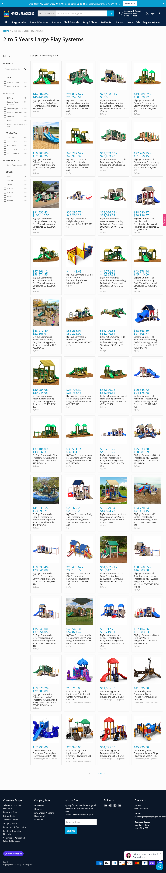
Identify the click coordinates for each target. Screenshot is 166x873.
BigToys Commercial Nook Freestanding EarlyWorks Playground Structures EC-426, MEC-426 (79, 459)
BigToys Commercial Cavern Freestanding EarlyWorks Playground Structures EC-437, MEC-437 (78, 165)
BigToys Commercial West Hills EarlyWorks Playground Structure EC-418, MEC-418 (146, 639)
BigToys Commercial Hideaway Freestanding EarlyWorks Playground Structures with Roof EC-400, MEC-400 (146, 342)
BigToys (36, 111)
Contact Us (39, 805)
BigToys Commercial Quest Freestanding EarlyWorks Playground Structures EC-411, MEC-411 (147, 459)
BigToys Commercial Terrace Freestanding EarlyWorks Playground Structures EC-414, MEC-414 (44, 579)
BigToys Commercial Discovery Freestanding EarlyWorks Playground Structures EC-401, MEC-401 (112, 224)
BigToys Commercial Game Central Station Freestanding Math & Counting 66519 (79, 278)
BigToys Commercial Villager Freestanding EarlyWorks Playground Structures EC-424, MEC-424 (112, 640)
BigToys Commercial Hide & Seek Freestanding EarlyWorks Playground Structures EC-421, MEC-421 (112, 342)
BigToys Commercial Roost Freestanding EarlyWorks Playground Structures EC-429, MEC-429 (113, 518)
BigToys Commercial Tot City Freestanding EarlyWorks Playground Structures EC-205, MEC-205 (78, 579)
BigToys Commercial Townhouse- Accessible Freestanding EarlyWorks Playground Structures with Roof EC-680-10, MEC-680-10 (146, 580)
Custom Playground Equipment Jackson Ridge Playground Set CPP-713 (146, 753)
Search (5, 862)
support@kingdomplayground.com (150, 816)
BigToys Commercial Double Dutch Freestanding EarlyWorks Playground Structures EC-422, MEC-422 (147, 224)
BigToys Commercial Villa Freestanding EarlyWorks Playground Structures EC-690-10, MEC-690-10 (79, 639)
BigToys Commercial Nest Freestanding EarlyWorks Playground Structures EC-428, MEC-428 (45, 459)
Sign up (71, 830)
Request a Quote (10, 812)
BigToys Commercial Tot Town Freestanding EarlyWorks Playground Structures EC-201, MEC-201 (112, 579)
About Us (38, 809)
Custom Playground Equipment (78, 702)
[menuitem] (7, 22)
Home (6, 31)
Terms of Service (10, 819)
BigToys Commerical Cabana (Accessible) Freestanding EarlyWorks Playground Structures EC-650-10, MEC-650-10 (45, 700)
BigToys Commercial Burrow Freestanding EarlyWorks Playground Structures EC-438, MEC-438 (145, 106)
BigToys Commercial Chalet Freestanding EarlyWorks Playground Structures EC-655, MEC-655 (113, 163)
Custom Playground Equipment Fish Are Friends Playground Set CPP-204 (145, 695)
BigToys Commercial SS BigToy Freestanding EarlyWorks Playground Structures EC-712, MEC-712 (145, 520)
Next (100, 773)
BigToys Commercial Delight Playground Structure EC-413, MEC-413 (79, 221)
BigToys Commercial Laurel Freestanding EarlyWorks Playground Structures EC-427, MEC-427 (113, 400)
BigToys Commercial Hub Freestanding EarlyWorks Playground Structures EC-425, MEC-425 (79, 400)
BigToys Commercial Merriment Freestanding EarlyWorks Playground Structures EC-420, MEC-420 (146, 401)
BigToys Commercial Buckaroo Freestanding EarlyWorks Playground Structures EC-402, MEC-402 (78, 106)
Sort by (33, 56)
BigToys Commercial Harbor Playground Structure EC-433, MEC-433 (79, 339)
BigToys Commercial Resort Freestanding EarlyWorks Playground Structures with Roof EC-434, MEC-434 (44, 520)
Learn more (130, 3)
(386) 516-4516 (130, 13)
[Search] (110, 13)
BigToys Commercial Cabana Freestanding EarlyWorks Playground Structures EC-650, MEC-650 (44, 165)
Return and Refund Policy (14, 827)
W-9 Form (38, 819)
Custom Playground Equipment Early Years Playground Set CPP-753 (112, 694)
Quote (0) (164, 220)
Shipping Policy (10, 823)
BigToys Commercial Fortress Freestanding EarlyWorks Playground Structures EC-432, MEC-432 (44, 283)
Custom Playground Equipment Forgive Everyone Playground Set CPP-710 (78, 754)
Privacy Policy (9, 816)
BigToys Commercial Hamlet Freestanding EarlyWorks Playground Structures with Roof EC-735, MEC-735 (44, 342)
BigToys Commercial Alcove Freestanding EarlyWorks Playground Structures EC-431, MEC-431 (46, 104)
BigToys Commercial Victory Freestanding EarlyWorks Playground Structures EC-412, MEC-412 (44, 640)
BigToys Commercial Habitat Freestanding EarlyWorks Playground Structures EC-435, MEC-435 (145, 283)
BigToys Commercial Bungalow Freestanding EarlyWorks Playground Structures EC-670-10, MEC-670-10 (113, 106)
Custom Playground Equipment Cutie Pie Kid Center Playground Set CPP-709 (78, 695)
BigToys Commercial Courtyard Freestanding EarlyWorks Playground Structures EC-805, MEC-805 (44, 224)
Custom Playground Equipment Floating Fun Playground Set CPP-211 (44, 753)
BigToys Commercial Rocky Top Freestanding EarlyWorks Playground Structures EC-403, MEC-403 (79, 520)
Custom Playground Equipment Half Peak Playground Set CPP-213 (112, 753)
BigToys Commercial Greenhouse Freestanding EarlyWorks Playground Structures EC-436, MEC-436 (113, 283)
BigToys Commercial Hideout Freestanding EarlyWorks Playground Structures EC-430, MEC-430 (44, 401)
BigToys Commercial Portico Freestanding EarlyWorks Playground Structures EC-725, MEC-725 (112, 460)
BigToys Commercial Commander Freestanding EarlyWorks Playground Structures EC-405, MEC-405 (147, 165)
